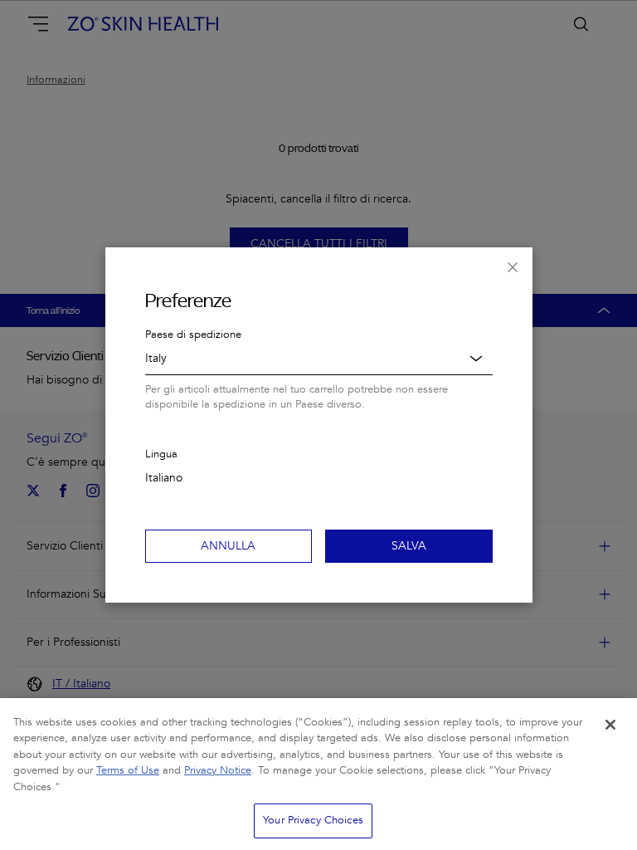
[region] (318, 774)
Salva (408, 546)
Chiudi (512, 267)
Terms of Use (127, 770)
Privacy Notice (217, 770)
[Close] (610, 724)
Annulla (228, 546)
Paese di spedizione (193, 334)
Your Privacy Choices (313, 820)
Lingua (161, 454)
